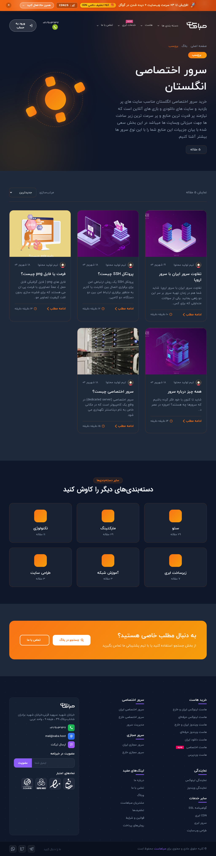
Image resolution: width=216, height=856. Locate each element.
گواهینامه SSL (198, 808)
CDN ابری (201, 816)
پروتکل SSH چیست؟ (116, 274)
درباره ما (139, 780)
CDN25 (67, 5)
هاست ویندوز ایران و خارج (190, 725)
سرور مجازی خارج (133, 752)
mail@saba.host (55, 736)
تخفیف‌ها (138, 810)
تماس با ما (107, 25)
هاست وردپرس (197, 755)
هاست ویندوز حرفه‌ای (193, 732)
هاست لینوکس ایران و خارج (190, 710)
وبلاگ (140, 795)
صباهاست (160, 849)
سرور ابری (200, 823)
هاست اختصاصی (192, 747)
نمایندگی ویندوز (197, 788)
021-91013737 (58, 728)
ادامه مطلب (193, 314)
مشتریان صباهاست (132, 803)
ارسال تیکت (58, 745)
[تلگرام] (31, 848)
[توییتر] (22, 848)
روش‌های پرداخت (133, 825)
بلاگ (184, 46)
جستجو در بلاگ (69, 640)
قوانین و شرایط (135, 818)
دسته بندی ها (170, 26)
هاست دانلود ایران (196, 740)
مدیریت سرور (135, 725)
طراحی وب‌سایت (197, 831)
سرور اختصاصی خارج (131, 717)
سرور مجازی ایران (133, 745)
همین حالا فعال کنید (36, 5)
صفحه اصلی (199, 46)
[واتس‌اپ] (12, 848)
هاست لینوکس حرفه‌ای (192, 717)
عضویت (23, 763)
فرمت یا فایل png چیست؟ (43, 274)
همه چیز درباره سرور (184, 391)
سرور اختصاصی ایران (131, 710)
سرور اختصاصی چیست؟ (113, 391)
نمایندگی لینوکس (196, 780)
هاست (149, 25)
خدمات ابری (129, 25)
